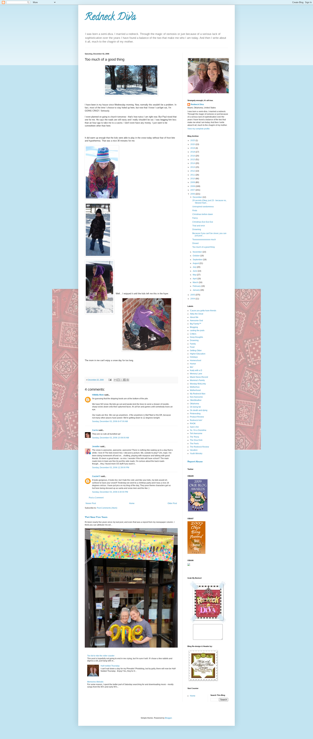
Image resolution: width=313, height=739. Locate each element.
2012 (192, 171)
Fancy (195, 218)
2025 (192, 140)
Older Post (172, 503)
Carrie (95, 430)
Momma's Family (197, 380)
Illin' (191, 367)
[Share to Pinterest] (127, 379)
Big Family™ (195, 324)
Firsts (194, 210)
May (195, 275)
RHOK (193, 423)
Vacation (194, 450)
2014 (192, 163)
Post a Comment (96, 498)
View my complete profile (198, 129)
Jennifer (96, 446)
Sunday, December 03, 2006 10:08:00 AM (110, 438)
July (195, 267)
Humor (193, 364)
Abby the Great (196, 314)
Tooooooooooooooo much (204, 239)
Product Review (197, 417)
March (196, 282)
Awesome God (196, 320)
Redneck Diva (110, 17)
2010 (192, 178)
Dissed (195, 243)
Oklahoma (194, 403)
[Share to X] (121, 379)
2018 (192, 152)
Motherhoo (195, 387)
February (197, 286)
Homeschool (195, 360)
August (196, 263)
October (196, 256)
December (197, 197)
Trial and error (198, 226)
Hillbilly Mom (98, 395)
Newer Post (91, 503)
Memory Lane (196, 374)
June (195, 271)
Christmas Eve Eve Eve (202, 222)
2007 (192, 190)
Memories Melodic (95, 682)
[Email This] (115, 379)
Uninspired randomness (203, 206)
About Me (194, 317)
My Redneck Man (197, 394)
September (198, 259)
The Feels (194, 443)
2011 (192, 175)
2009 (192, 182)
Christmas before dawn (202, 214)
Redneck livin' (196, 420)
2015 (192, 159)
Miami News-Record (199, 377)
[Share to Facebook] (124, 379)
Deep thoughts (196, 337)
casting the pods (197, 330)
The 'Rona (194, 437)
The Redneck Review (199, 447)
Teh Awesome (196, 433)
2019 (192, 148)
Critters (193, 334)
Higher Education (197, 354)
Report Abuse (195, 461)
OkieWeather (195, 400)
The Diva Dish (196, 440)
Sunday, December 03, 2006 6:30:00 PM (110, 492)
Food (192, 347)
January (196, 290)
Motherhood (195, 390)
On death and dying (198, 410)
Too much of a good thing (203, 247)
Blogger (168, 718)
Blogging (194, 327)
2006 (192, 194)
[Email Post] (110, 380)
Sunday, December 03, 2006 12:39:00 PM (110, 467)
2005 (192, 295)
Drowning (196, 229)
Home (131, 503)
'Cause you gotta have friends (203, 310)
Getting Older (196, 350)
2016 (192, 156)
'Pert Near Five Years (96, 517)
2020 (192, 144)
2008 (192, 186)
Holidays (194, 357)
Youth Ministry (196, 453)
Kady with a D (196, 370)
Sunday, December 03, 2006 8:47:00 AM (110, 421)
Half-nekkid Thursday (110, 666)
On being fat (195, 407)
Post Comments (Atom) (107, 508)
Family (193, 344)
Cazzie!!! (96, 476)
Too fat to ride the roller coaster (100, 656)
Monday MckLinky (198, 384)
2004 (192, 299)
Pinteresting (195, 413)
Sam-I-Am (194, 427)
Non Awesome (196, 397)
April (195, 279)
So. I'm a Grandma (198, 430)
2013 (192, 167)
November (197, 252)
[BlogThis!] (118, 379)
